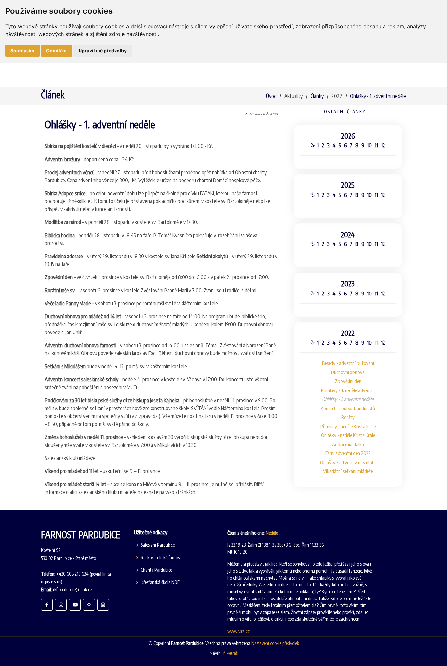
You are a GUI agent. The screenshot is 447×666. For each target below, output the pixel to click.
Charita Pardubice (156, 570)
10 (369, 145)
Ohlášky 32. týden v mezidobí (348, 462)
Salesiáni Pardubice (158, 545)
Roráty (348, 417)
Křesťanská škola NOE (160, 582)
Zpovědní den (348, 381)
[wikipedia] (89, 605)
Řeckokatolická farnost (161, 557)
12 (383, 145)
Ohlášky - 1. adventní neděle (378, 96)
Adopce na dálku (348, 444)
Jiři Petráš (230, 653)
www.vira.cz (238, 631)
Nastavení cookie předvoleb (275, 643)
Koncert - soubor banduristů (348, 408)
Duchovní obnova (348, 372)
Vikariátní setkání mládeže (348, 471)
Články (317, 96)
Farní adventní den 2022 (348, 453)
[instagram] (61, 605)
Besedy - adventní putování (348, 363)
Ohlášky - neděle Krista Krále (348, 435)
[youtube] (75, 605)
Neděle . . (274, 533)
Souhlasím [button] (22, 50)
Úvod (271, 96)
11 (376, 145)
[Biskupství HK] (103, 605)
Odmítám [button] (56, 50)
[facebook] (47, 605)
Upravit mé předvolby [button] (103, 50)
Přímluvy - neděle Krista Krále (348, 426)
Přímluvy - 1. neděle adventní (348, 390)
